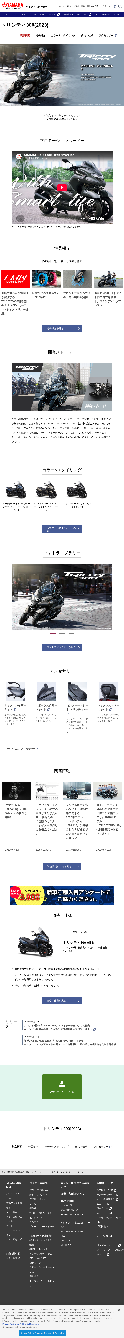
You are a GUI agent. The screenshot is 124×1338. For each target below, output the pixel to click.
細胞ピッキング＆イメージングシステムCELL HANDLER (40, 1253)
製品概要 (25, 35)
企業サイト (108, 6)
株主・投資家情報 (106, 1199)
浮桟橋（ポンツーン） (40, 1213)
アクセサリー (106, 35)
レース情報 (102, 1236)
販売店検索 (67, 14)
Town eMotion (67, 1200)
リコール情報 (73, 6)
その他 (116, 14)
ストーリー (102, 1213)
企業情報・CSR (105, 1190)
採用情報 (101, 1226)
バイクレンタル (82, 14)
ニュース (101, 1203)
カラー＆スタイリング (63, 35)
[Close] (119, 1310)
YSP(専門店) (51, 14)
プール (32, 1203)
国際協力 (34, 1276)
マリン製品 (12, 1212)
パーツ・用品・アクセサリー (20, 748)
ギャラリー (102, 1208)
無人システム (36, 1217)
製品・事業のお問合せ (91, 6)
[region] (62, 1321)
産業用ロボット (37, 1199)
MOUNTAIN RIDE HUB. (73, 1231)
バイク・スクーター (40, 1172)
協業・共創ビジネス (72, 1193)
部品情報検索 (13, 1253)
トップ (8, 14)
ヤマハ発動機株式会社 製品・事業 (15, 1172)
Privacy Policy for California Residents (20, 1324)
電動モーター (36, 1262)
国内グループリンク (107, 1245)
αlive (63, 1236)
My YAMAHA (106, 14)
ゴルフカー (35, 1222)
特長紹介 (40, 35)
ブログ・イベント (35, 14)
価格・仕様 (87, 35)
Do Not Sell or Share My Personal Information (42, 1333)
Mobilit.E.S (66, 1245)
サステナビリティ (106, 1194)
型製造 (32, 1208)
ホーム (62, 6)
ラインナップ (18, 14)
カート (9, 1226)
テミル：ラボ (67, 1205)
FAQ (96, 14)
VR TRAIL (66, 1240)
